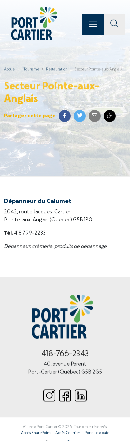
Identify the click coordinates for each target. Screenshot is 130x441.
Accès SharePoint (36, 433)
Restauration (57, 69)
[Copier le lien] (110, 116)
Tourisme (31, 69)
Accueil (10, 69)
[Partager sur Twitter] (80, 116)
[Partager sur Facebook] (65, 116)
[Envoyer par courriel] (95, 116)
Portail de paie (97, 433)
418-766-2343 (65, 354)
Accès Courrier (67, 433)
